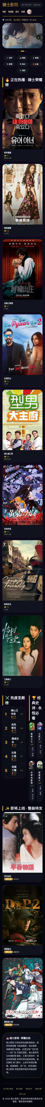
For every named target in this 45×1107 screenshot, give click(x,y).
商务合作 (29, 1089)
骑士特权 (19, 1089)
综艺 (17, 12)
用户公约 (22, 1094)
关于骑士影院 (8, 1089)
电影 (4, 12)
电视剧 (10, 12)
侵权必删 (38, 1089)
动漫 (23, 12)
